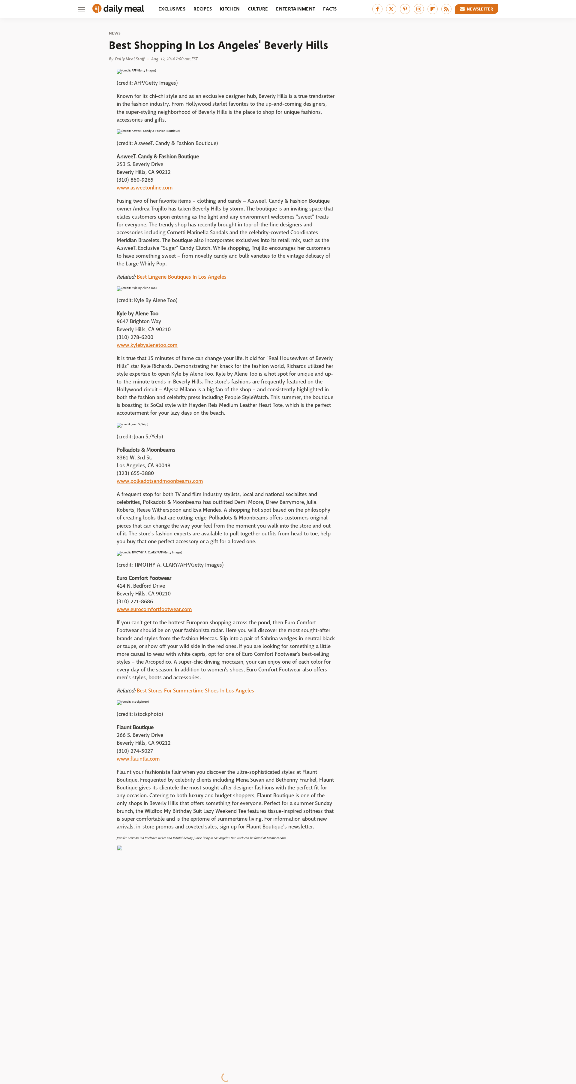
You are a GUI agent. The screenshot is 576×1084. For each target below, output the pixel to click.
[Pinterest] (405, 9)
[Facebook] (377, 9)
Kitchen (230, 8)
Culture (258, 8)
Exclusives (171, 8)
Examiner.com (276, 838)
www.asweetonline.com (145, 187)
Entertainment (295, 8)
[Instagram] (419, 9)
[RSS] (446, 9)
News (115, 33)
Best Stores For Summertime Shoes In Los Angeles (195, 690)
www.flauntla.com (138, 758)
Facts (330, 8)
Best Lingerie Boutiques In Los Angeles (181, 277)
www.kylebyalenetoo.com (147, 345)
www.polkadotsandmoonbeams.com (160, 481)
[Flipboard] (433, 9)
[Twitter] (391, 9)
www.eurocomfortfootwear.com (154, 609)
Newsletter (480, 9)
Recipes (203, 8)
